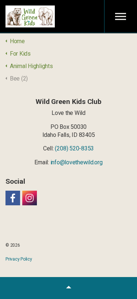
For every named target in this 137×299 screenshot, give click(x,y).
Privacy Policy (18, 259)
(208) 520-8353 (74, 148)
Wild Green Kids (30, 16)
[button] (68, 288)
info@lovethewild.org (76, 162)
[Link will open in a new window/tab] (12, 198)
